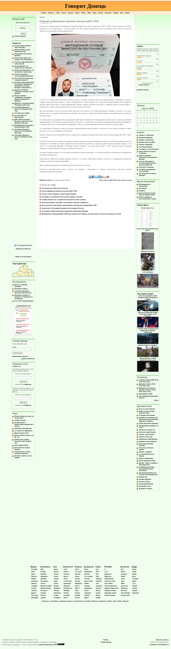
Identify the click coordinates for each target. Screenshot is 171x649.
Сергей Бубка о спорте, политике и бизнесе (22, 452)
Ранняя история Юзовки (147, 432)
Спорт (58, 13)
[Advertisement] (147, 29)
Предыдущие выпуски (20, 356)
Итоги (66, 598)
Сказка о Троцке (144, 481)
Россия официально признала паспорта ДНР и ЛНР (59, 191)
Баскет (77, 598)
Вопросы (44, 574)
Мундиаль (78, 583)
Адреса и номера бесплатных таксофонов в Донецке (148, 157)
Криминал (44, 576)
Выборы (66, 590)
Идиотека (108, 576)
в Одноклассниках (65, 601)
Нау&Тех (99, 581)
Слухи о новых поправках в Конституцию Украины (59, 194)
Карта (56, 569)
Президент (67, 583)
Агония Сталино (20, 420)
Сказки (33, 588)
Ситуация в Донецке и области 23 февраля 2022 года (23, 109)
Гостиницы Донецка (146, 147)
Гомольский (125, 595)
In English (57, 598)
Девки (134, 574)
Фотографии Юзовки (146, 484)
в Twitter (109, 601)
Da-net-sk (124, 567)
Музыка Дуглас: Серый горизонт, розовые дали (148, 359)
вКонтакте (45, 601)
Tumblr (119, 601)
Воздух (56, 586)
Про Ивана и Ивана (21, 289)
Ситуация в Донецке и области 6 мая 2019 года (22, 292)
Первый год (143, 477)
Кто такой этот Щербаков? (23, 431)
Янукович (135, 593)
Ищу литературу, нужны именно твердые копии (147, 194)
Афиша (115, 13)
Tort (122, 569)
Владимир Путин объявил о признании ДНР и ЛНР (24, 126)
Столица (67, 595)
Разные (98, 588)
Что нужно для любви (21, 113)
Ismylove (124, 574)
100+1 (77, 569)
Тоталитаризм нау (111, 586)
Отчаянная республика (147, 415)
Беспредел (44, 581)
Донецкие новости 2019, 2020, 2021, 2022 (147, 385)
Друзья (33, 593)
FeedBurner (27, 384)
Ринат (134, 581)
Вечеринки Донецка (146, 137)
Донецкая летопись (145, 488)
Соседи (87, 579)
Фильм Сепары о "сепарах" (147, 345)
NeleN (123, 576)
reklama (34, 590)
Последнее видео (145, 294)
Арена (77, 576)
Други (86, 598)
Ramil (123, 571)
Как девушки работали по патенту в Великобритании (148, 473)
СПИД (98, 598)
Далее (156, 400)
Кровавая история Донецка (148, 439)
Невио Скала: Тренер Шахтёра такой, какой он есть (22, 441)
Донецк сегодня (46, 586)
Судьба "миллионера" (146, 434)
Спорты (78, 567)
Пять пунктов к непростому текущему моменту (23, 79)
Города (56, 579)
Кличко (77, 593)
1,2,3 (106, 571)
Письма (43, 595)
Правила (142, 191)
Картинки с (57, 593)
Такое (98, 567)
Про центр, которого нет (147, 430)
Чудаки (134, 590)
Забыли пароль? (20, 36)
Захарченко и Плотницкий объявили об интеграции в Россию (63, 208)
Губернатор (68, 588)
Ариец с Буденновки (146, 458)
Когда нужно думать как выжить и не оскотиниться (23, 58)
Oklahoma (124, 588)
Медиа (33, 579)
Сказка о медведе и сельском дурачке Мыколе (23, 75)
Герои (134, 571)
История (34, 569)
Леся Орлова (125, 593)
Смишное (34, 581)
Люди (134, 567)
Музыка (34, 576)
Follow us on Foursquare (23, 257)
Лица (89, 13)
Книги (33, 574)
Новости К (68, 567)
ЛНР (114, 180)
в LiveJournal (77, 601)
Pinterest (95, 601)
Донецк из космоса (147, 251)
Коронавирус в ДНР (145, 394)
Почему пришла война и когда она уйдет (22, 46)
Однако (87, 595)
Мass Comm (88, 581)
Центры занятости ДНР (147, 142)
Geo (55, 567)
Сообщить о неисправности (159, 644)
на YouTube (87, 601)
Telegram (126, 601)
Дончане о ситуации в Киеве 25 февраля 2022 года (24, 104)
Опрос (140, 46)
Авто (97, 576)
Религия (66, 574)
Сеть (97, 583)
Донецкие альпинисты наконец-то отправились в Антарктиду (23, 296)
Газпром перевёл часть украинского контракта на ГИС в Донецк (64, 199)
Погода (56, 590)
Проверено (88, 571)
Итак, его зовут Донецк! (147, 409)
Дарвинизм (88, 588)
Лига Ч (77, 588)
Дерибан (44, 579)
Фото (122, 13)
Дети (134, 576)
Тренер (134, 586)
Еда (97, 574)
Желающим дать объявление (145, 185)
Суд (97, 569)
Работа (66, 571)
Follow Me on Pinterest (23, 249)
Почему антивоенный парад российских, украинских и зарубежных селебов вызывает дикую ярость (24, 85)
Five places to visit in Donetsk (149, 149)
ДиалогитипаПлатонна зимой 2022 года (22, 50)
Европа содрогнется (112, 588)
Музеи (66, 576)
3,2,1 (133, 583)
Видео (127, 13)
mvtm (123, 579)
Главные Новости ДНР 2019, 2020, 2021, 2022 (148, 381)
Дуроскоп (108, 574)
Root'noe (124, 590)
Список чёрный (110, 595)
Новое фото (142, 205)
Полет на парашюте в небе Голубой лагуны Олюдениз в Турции (148, 297)
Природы (57, 588)
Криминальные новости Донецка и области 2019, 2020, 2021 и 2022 (147, 389)
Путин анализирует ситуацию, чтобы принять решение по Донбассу (65, 202)
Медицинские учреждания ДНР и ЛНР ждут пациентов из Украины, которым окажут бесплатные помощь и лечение (81, 214)
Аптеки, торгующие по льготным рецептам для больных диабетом (147, 163)
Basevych (124, 586)
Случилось (45, 567)
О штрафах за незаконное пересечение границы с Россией (62, 197)
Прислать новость (162, 640)
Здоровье (87, 593)
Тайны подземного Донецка (148, 423)
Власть (64, 13)
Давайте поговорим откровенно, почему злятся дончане (23, 91)
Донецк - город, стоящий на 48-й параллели (148, 464)
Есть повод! (88, 576)
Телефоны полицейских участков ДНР (147, 170)
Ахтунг (43, 583)
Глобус (56, 595)
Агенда (43, 571)
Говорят (43, 593)
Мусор (98, 590)
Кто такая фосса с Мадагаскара (20, 116)
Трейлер (99, 579)
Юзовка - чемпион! (145, 452)
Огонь (56, 583)
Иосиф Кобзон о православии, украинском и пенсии (24, 424)
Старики (135, 579)
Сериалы (99, 586)
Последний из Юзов (21, 445)
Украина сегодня (126, 180)
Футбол (77, 581)
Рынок (98, 593)
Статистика (68, 581)
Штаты (56, 571)
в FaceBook (54, 601)
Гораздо (87, 586)
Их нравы (44, 590)
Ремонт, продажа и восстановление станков (147, 198)
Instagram (102, 601)
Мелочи (87, 574)
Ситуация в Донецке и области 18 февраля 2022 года (23, 136)
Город (94, 13)
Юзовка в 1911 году (145, 437)
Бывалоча (89, 567)
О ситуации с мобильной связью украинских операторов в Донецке (65, 211)
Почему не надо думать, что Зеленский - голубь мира (24, 71)
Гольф (77, 579)
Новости (51, 13)
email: (14, 347)
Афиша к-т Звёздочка (146, 135)
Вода (55, 581)
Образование (109, 579)
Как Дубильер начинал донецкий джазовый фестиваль (147, 468)
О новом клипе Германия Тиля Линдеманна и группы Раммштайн (147, 330)
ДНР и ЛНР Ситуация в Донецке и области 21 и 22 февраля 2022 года (23, 121)
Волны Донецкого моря (147, 461)
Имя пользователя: (23, 22)
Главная (43, 13)
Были (86, 590)
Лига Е (77, 586)
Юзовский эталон (145, 486)
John (122, 581)
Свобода (34, 586)
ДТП (42, 569)
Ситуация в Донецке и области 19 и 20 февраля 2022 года (23, 131)
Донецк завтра (46, 588)
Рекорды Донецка (145, 479)
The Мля (108, 567)
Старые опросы (143, 85)
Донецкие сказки (110, 593)
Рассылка (34, 595)
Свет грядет (109, 583)
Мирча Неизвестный (21, 433)
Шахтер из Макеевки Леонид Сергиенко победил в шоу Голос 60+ (148, 314)
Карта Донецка (19, 264)
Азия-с (56, 576)
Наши (134, 569)
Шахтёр (77, 574)
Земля (56, 574)
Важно (34, 567)
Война (86, 583)
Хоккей (77, 595)
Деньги (70, 13)
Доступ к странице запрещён (20, 285)
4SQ (114, 601)
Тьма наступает (110, 581)
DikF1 (123, 583)
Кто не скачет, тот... (147, 208)
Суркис (134, 588)
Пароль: (23, 28)
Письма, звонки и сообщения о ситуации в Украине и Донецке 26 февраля (22, 98)
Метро (98, 595)
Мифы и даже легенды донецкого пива (147, 412)
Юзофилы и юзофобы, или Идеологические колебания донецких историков (148, 419)
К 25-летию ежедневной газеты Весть (148, 229)
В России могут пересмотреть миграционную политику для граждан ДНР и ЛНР (69, 205)
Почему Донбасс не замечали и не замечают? (23, 67)
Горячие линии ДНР (145, 144)
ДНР (111, 180)
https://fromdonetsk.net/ (47, 645)
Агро (65, 569)
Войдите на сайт (45, 180)
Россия (118, 180)
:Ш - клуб (78, 571)
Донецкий (34, 598)
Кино (33, 571)
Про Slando (142, 188)
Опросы (34, 583)
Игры (86, 569)
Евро (76, 590)
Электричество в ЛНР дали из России (55, 188)
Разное (100, 13)
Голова (66, 593)
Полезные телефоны (146, 167)
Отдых (77, 13)
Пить (97, 571)
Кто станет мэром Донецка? (24, 301)
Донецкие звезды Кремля (148, 441)
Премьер (67, 586)
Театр (65, 579)
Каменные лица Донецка (22, 428)
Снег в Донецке (147, 272)
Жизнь (83, 13)
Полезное (108, 13)
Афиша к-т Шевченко (146, 140)
